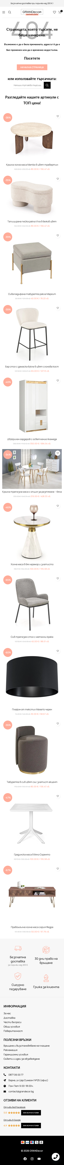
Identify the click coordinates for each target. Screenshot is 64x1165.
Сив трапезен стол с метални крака (32, 636)
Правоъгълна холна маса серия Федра (32, 927)
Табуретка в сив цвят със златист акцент (32, 782)
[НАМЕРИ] (47, 85)
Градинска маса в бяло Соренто (32, 854)
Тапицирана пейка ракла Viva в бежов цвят (32, 221)
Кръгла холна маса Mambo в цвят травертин (32, 164)
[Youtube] (39, 1159)
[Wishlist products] (54, 12)
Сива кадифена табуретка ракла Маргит (32, 294)
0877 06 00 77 (44, 3)
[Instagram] (32, 1159)
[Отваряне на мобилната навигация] (4, 12)
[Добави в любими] (57, 116)
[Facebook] (25, 1159)
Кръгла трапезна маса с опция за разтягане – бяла (32, 491)
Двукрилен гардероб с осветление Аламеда (32, 439)
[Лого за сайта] (32, 12)
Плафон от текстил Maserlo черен (32, 709)
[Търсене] (10, 12)
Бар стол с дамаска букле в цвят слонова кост (32, 366)
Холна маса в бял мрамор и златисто (32, 564)
